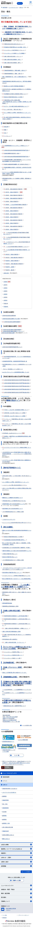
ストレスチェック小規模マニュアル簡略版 (14, 53)
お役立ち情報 (5, 844)
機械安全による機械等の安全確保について (12, 497)
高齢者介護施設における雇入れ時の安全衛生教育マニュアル (16, 550)
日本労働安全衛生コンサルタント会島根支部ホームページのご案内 (16, 365)
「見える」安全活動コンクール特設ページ (12, 369)
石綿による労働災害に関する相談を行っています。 (14, 672)
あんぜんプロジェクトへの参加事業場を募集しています (15, 372)
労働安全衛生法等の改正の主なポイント (13, 44)
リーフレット (7, 136)
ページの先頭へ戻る (27, 725)
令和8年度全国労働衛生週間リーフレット (13, 331)
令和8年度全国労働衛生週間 (8, 332)
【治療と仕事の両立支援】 (12, 610)
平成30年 (6, 306)
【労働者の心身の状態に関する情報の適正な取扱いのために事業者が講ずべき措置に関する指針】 (17, 683)
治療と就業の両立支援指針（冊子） (12, 62)
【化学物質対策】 (9, 662)
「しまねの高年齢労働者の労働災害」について (16, 246)
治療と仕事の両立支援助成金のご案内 (11, 631)
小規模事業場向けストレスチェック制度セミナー (16, 145)
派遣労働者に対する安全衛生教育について (12, 508)
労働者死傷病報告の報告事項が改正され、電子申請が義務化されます (16, 82)
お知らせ (5, 784)
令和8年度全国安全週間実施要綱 (12, 321)
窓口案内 (3, 897)
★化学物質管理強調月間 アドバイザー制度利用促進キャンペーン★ (16, 357)
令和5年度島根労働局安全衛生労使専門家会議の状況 (16, 383)
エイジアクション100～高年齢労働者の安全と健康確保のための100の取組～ (16, 460)
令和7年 (5, 284)
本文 (5, 133)
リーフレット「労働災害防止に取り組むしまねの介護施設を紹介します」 (16, 424)
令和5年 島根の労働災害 (11, 210)
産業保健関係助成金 (7, 603)
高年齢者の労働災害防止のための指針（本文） (15, 47)
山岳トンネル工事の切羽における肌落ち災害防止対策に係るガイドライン (16, 489)
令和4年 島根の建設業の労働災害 (13, 214)
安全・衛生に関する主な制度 (10, 716)
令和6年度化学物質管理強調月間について (12, 347)
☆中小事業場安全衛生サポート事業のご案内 (13, 511)
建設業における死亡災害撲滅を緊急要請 (13, 86)
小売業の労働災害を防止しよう (9, 553)
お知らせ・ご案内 (6, 857)
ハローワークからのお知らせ (9, 792)
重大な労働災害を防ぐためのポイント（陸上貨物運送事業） (16, 578)
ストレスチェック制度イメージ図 (12, 658)
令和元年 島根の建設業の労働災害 (13, 257)
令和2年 (5, 300)
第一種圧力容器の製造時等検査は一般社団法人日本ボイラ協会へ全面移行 (16, 118)
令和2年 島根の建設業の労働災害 (13, 226)
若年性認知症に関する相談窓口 (9, 639)
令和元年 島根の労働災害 (11, 254)
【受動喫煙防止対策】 (10, 677)
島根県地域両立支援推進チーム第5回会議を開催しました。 (16, 624)
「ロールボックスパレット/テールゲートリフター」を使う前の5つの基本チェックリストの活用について (17, 568)
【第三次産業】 (8, 527)
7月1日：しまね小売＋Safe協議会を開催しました (16, 409)
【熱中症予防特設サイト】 (12, 467)
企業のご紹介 (5, 861)
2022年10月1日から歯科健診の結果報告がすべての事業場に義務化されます (16, 90)
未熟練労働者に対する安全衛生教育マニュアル (13, 504)
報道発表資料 (6, 777)
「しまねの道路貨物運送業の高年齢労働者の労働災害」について (17, 238)
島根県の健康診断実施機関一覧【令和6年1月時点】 (16, 164)
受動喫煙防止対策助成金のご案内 (10, 606)
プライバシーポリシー (23, 915)
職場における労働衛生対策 (9, 720)
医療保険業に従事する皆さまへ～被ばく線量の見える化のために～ (16, 593)
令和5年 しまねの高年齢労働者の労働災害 (15, 204)
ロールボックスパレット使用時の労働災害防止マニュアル (16, 575)
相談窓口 (3, 853)
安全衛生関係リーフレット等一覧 (11, 721)
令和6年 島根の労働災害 (11, 201)
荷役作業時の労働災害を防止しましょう (12, 572)
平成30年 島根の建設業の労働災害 (14, 263)
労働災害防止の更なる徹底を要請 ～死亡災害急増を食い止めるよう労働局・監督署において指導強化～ (16, 101)
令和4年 (5, 294)
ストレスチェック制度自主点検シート (13, 655)
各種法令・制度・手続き (8, 889)
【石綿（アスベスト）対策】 (12, 667)
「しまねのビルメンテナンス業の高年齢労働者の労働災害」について (17, 242)
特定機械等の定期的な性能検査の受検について (15, 93)
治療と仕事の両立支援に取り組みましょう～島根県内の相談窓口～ (16, 635)
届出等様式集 (6, 715)
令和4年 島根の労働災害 (11, 217)
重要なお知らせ (6, 838)
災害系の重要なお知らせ (8, 835)
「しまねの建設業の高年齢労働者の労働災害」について (17, 250)
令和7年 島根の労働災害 (11, 192)
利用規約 (4, 917)
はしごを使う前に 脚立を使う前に (12, 109)
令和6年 (5, 288)
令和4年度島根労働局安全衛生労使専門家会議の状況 (16, 386)
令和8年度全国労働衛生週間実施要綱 (12, 329)
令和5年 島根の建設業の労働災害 (13, 207)
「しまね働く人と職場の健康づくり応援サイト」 (15, 586)
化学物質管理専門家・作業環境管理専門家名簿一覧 (14, 361)
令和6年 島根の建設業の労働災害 (13, 198)
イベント (5, 780)
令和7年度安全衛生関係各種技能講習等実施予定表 (16, 156)
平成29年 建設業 (9, 270)
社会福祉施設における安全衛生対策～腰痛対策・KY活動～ (16, 547)
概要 (5, 129)
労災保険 (4, 811)
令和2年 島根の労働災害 (11, 229)
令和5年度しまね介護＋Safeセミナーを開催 (14, 412)
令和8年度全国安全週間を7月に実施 (11, 318)
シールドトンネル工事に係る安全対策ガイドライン (14, 485)
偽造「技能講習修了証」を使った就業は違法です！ (14, 76)
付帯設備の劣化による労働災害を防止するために (14, 500)
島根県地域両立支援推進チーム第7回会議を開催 (15, 615)
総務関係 (4, 796)
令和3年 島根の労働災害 (11, 223)
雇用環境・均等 (6, 823)
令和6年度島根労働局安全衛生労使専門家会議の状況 (16, 380)
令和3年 (5, 297)
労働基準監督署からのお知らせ (9, 788)
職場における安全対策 (8, 718)
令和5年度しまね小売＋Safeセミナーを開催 (14, 416)
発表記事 (6, 126)
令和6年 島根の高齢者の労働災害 (13, 195)
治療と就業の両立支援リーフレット (12, 56)
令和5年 (5, 291)
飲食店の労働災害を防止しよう (9, 557)
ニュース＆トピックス (7, 885)
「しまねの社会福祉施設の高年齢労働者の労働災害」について (16, 233)
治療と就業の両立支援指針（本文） (12, 59)
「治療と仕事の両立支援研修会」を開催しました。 (16, 628)
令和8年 (5, 281)
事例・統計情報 (5, 893)
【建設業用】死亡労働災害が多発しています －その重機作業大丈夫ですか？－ (17, 33)
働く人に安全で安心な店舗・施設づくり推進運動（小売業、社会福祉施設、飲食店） (16, 543)
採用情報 (3, 866)
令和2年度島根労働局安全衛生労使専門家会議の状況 (16, 392)
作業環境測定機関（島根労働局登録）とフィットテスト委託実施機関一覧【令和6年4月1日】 (16, 160)
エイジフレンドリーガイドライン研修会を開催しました (17, 447)
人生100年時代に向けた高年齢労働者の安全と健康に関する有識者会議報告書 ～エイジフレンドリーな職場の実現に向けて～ (17, 454)
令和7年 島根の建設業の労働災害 (13, 189)
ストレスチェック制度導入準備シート (13, 652)
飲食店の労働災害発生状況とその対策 (13, 97)
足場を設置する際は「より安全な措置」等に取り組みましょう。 (16, 476)
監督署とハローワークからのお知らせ (11, 849)
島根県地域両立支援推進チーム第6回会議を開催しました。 (16, 619)
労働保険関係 (5, 808)
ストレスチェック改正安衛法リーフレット (14, 50)
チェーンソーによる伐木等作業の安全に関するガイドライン (16, 522)
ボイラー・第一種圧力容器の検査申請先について (16, 106)
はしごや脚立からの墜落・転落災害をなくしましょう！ (17, 112)
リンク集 (4, 915)
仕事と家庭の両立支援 (7, 827)
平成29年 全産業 (9, 266)
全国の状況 (6, 273)
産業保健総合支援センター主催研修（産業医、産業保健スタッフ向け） (16, 179)
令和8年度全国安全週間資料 (9, 315)
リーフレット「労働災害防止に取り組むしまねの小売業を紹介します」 (16, 419)
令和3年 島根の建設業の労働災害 (13, 220)
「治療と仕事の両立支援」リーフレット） (14, 642)
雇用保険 (4, 815)
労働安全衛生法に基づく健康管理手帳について (14, 705)
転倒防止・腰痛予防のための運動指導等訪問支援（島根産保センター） (16, 437)
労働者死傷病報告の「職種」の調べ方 (13, 73)
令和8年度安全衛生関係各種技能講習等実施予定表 (16, 150)
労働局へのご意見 (17, 880)
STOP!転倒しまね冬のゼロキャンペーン (12, 433)
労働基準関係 (5, 800)
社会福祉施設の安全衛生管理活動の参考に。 (15, 539)
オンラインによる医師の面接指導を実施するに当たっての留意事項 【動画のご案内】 (16, 173)
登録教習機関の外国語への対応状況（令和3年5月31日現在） (16, 168)
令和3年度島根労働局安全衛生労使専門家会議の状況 (16, 389)
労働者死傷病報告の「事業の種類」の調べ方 (15, 70)
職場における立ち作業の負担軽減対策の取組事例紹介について (16, 531)
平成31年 (6, 303)
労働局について (5, 901)
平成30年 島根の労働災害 (11, 260)
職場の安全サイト (13, 400)
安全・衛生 (5, 804)
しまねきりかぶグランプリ (8, 519)
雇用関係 (4, 819)
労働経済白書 (5, 831)
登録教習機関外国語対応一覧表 (11, 153)
